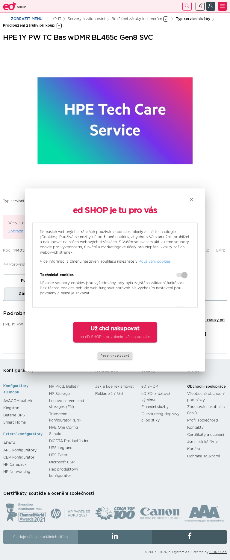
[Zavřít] (191, 199)
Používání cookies (155, 261)
